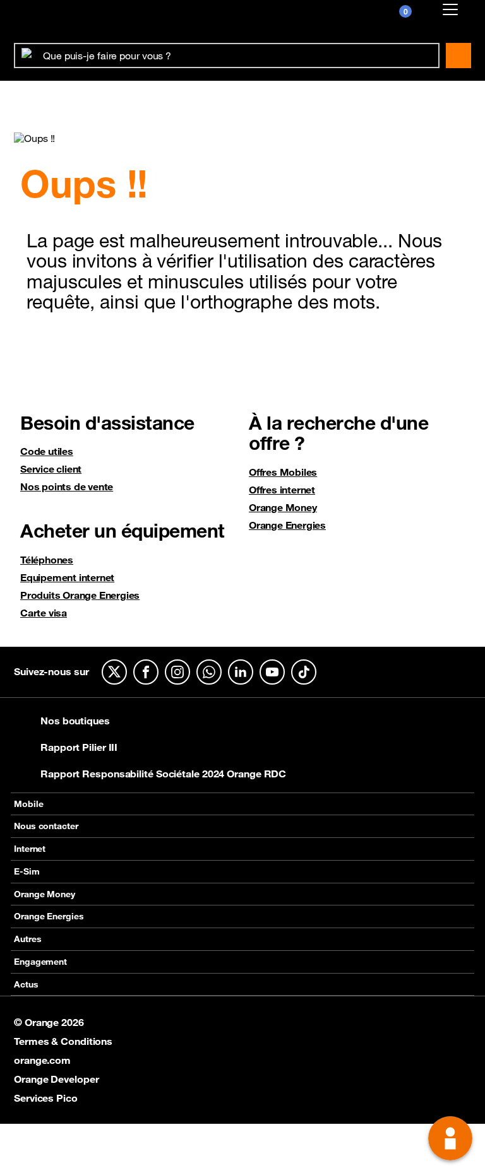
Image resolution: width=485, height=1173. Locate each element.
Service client (50, 469)
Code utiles (46, 451)
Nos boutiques (75, 720)
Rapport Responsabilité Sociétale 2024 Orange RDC (163, 773)
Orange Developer (56, 1079)
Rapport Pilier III (78, 747)
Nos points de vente (66, 486)
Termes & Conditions (63, 1041)
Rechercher (458, 55)
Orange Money (283, 507)
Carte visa (43, 612)
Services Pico (46, 1098)
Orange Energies (287, 525)
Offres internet (282, 489)
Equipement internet (67, 577)
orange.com (42, 1060)
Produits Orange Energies (80, 595)
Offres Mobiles (283, 472)
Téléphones (46, 559)
